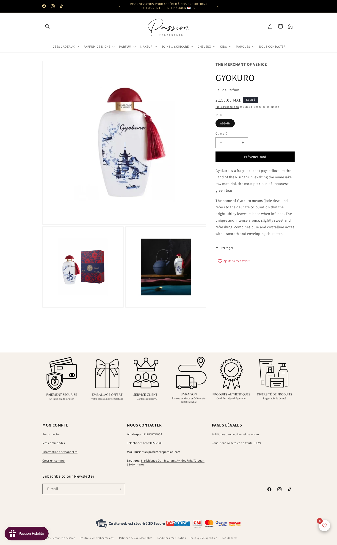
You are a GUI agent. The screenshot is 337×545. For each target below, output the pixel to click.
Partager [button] (227, 248)
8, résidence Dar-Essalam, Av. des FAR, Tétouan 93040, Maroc (165, 463)
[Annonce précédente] (120, 6)
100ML (227, 124)
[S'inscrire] (120, 489)
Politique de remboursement (97, 537)
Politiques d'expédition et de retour (235, 434)
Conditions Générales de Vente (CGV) (236, 443)
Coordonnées (230, 537)
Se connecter (51, 434)
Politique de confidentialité (135, 537)
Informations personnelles (59, 452)
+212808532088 (152, 434)
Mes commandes (53, 443)
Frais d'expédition (227, 106)
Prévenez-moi (255, 156)
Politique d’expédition (204, 537)
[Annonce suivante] (217, 6)
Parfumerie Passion (63, 538)
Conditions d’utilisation (171, 537)
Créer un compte (53, 461)
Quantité (221, 133)
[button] (47, 26)
